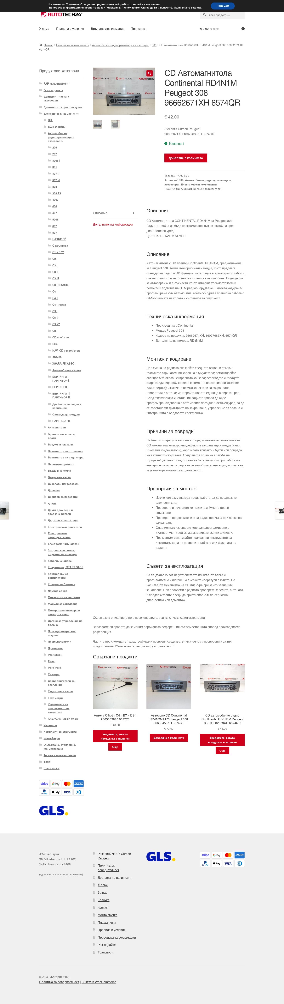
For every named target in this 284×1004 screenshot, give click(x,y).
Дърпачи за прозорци (63, 520)
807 (54, 232)
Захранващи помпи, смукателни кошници (62, 552)
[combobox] (222, 14)
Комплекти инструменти (60, 732)
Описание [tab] (100, 213)
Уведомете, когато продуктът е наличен (115, 736)
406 (54, 206)
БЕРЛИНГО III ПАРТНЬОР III (61, 395)
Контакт (103, 907)
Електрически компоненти (72, 45)
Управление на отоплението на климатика (58, 708)
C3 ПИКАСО (60, 285)
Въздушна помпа (59, 470)
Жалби (103, 885)
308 (154, 45)
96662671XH (213, 189)
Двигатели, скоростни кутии (63, 107)
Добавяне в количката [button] (169, 738)
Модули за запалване (62, 604)
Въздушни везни (59, 477)
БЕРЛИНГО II (60, 387)
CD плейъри (60, 337)
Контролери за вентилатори (58, 575)
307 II (55, 173)
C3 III (55, 278)
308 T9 (56, 193)
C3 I (54, 265)
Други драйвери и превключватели (60, 512)
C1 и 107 (58, 252)
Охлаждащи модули (66, 414)
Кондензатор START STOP (65, 567)
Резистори (55, 654)
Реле (51, 661)
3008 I (56, 160)
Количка (103, 900)
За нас (102, 892)
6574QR (198, 189)
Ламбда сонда (57, 591)
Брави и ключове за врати (61, 436)
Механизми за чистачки (64, 597)
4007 (55, 200)
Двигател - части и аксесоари (56, 98)
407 (54, 213)
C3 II (55, 272)
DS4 (55, 344)
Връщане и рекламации (107, 28)
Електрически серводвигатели (59, 535)
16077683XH (184, 189)
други (52, 503)
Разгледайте (107, 944)
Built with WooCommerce (99, 982)
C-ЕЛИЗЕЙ (59, 239)
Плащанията (107, 922)
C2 (54, 259)
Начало (48, 45)
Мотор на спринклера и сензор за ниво (64, 612)
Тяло (47, 762)
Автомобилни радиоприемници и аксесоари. (120, 45)
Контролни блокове (61, 584)
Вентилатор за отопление (65, 451)
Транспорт (138, 28)
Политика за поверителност (108, 867)
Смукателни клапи (60, 691)
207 (54, 154)
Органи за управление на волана (65, 622)
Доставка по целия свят (115, 877)
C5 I (54, 311)
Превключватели (59, 641)
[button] (149, 73)
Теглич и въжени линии (60, 755)
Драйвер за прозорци (63, 497)
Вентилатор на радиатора (65, 457)
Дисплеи (54, 490)
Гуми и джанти (53, 90)
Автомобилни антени (66, 370)
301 (54, 167)
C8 (54, 331)
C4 (54, 291)
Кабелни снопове (60, 561)
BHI (50, 120)
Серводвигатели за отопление (61, 682)
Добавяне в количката (186, 158)
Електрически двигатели (65, 527)
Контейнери (52, 738)
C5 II (55, 317)
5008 (55, 219)
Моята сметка (107, 915)
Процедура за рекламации (117, 937)
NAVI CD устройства (66, 350)
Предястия (55, 648)
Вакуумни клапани (60, 444)
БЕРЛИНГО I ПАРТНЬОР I (60, 378)
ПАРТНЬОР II (61, 421)
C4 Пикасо (59, 304)
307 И (56, 180)
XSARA (57, 357)
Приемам (223, 6)
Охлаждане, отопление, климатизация (60, 746)
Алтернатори (57, 427)
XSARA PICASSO (63, 363)
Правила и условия (70, 28)
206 (54, 147)
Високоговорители (61, 464)
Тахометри (55, 698)
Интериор (50, 725)
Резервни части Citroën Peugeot (114, 855)
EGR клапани (56, 127)
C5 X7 (56, 324)
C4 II (55, 298)
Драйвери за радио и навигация (67, 406)
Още (115, 747)
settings (196, 7)
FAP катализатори (56, 83)
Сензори (54, 674)
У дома (44, 28)
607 (54, 226)
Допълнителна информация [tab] (113, 224)
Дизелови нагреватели (63, 484)
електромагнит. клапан (63, 544)
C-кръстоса (60, 245)
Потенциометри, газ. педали (62, 633)
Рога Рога (54, 667)
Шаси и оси (52, 768)
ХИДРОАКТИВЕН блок (63, 718)
